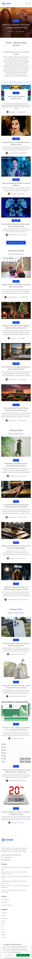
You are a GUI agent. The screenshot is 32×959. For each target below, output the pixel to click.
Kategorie (4, 909)
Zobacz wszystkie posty (16, 254)
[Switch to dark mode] (26, 3)
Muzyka (3, 915)
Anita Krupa (4, 902)
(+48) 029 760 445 (7, 857)
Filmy (2, 929)
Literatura (3, 934)
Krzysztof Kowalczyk (6, 905)
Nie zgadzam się (9, 955)
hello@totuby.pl (7, 860)
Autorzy (4, 896)
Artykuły (4, 864)
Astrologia (16, 220)
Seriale (3, 932)
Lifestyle (16, 138)
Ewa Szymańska (5, 899)
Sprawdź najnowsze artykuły (16, 242)
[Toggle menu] (29, 3)
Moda (16, 460)
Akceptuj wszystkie (23, 955)
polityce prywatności (16, 952)
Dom (16, 640)
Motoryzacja (4, 918)
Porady (16, 21)
